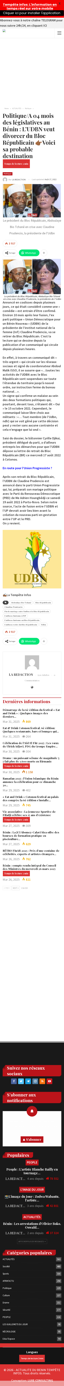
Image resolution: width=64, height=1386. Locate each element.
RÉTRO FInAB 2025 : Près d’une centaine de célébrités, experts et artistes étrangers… (31, 852)
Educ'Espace (9, 1338)
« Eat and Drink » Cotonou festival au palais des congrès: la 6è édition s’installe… (31, 798)
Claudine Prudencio (13, 607)
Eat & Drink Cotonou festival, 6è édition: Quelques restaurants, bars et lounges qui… (31, 729)
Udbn (43, 624)
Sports (6, 1273)
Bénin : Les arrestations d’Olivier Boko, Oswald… (32, 1225)
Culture (6, 1295)
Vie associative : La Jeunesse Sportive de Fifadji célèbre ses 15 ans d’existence (29, 813)
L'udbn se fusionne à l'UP (15, 616)
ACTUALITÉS (32, 1217)
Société (6, 1266)
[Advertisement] (32, 71)
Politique (7, 174)
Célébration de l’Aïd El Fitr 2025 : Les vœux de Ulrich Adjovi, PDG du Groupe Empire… (31, 744)
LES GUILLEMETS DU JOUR (15, 1324)
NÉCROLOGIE (9, 1331)
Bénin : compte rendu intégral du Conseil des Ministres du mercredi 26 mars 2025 (29, 867)
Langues (32, 1352)
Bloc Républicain (43, 602)
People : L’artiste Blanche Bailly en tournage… (32, 1171)
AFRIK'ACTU (8, 1280)
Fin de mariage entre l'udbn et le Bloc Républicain (26, 611)
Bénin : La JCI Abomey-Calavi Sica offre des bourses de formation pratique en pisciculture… (31, 836)
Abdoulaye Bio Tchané (21, 602)
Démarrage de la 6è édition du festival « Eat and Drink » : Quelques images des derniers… (31, 713)
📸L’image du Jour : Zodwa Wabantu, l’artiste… (32, 1198)
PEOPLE (32, 1162)
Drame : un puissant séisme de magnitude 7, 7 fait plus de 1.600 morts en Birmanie (31, 759)
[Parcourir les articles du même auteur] (32, 662)
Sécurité (6, 1309)
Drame (6, 1302)
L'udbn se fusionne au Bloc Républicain (21, 620)
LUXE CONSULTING (40, 1380)
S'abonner (33, 1139)
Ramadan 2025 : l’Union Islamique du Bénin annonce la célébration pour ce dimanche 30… (30, 782)
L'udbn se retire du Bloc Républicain (20, 624)
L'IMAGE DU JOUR (32, 1189)
